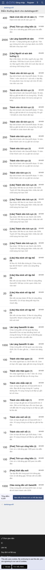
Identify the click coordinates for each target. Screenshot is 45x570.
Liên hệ (4, 547)
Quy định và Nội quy (8, 552)
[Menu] (3, 2)
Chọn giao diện (8, 538)
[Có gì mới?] (37, 2)
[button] (22, 543)
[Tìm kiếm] (42, 2)
